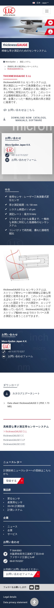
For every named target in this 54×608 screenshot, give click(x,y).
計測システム (14, 509)
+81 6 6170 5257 (19, 155)
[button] (34, 602)
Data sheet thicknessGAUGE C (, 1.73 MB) (28, 405)
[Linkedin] (37, 587)
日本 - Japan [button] (41, 3)
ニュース (12, 526)
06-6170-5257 (16, 561)
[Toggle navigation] (47, 11)
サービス (12, 534)
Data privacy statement (15, 602)
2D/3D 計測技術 (16, 506)
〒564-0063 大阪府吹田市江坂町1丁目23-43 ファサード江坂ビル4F (27, 554)
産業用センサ (14, 502)
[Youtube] (31, 587)
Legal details (9, 597)
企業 (9, 530)
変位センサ (13, 498)
